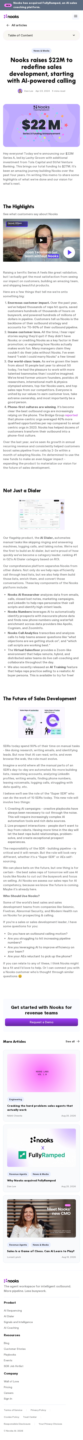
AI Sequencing (13, 1310)
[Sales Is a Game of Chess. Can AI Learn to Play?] (41, 1229)
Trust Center (30, 1417)
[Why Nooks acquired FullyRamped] (41, 1158)
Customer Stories (15, 1349)
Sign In (8, 1398)
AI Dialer (9, 1316)
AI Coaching (11, 1327)
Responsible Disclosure (17, 1424)
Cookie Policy (11, 1417)
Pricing (8, 1387)
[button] (75, 16)
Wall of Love (11, 1381)
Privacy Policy (38, 1410)
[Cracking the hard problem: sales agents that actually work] (41, 1085)
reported (71, 415)
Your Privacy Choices (50, 1424)
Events (8, 1360)
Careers (9, 1393)
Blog (6, 1343)
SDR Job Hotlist (13, 1366)
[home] (11, 16)
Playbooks (10, 1354)
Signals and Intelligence (18, 1322)
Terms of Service (13, 1410)
